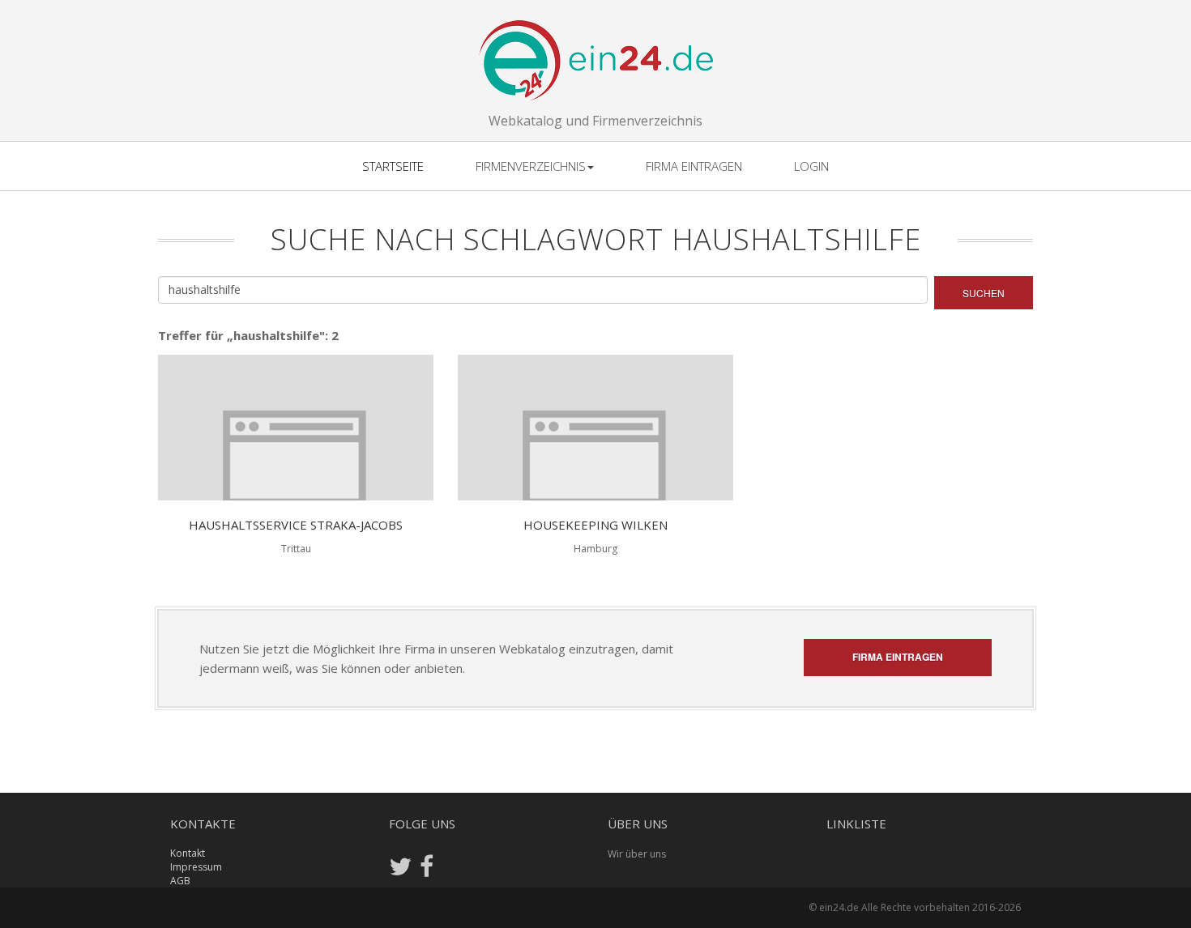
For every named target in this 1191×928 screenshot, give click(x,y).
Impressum (196, 867)
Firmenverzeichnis (531, 166)
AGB (180, 881)
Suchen (984, 293)
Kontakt (187, 853)
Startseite (393, 166)
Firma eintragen (694, 166)
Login (811, 166)
